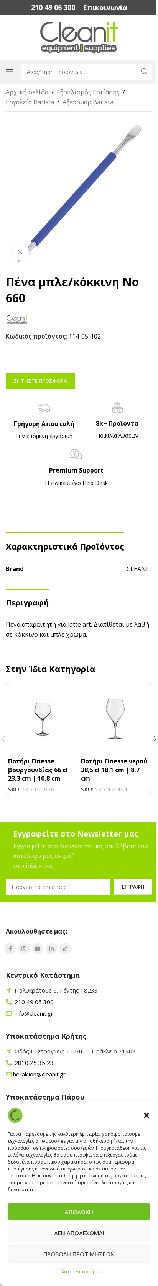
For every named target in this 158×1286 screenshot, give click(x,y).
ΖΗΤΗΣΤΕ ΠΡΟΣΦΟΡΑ (40, 380)
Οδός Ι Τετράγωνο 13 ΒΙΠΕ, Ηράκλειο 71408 (75, 1051)
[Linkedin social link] (51, 948)
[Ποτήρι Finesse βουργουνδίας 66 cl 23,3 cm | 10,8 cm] (42, 718)
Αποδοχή (79, 1212)
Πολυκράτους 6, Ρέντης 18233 (56, 990)
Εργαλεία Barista (30, 102)
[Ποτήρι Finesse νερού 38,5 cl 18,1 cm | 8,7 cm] (115, 718)
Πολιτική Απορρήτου (79, 1271)
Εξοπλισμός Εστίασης (88, 92)
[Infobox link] (53, 7)
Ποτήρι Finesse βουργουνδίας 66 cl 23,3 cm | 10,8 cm (37, 770)
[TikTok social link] (65, 948)
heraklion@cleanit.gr (39, 1074)
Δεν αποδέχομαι (79, 1233)
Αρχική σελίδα (27, 92)
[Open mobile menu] (9, 71)
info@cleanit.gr (33, 1013)
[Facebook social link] (10, 948)
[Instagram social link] (24, 948)
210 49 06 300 (33, 1002)
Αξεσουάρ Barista (88, 102)
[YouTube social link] (37, 948)
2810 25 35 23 (33, 1062)
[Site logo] (79, 37)
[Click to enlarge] (20, 251)
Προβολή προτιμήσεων (79, 1254)
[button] (146, 1115)
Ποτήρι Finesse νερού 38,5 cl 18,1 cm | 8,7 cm (114, 770)
